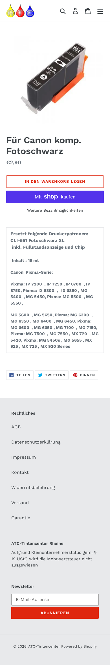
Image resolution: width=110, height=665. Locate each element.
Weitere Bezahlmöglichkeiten (55, 210)
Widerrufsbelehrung (33, 487)
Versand (20, 502)
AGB (16, 426)
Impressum (23, 457)
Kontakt (20, 472)
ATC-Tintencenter (44, 646)
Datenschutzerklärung (36, 442)
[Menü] (100, 10)
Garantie (20, 517)
